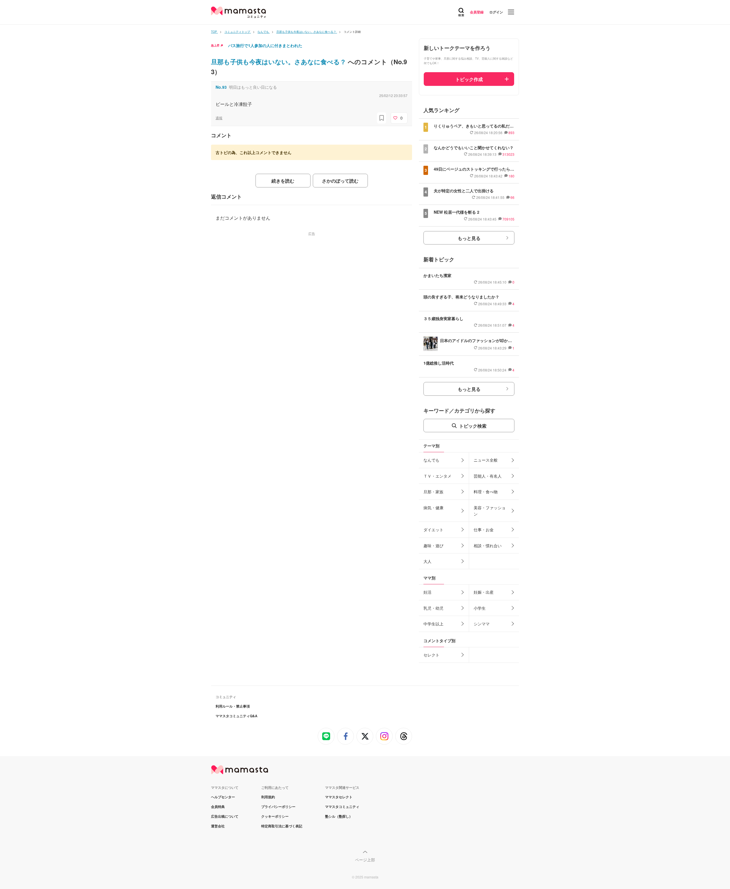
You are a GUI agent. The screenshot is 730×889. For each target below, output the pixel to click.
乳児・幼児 (433, 608)
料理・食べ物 (486, 491)
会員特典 (218, 806)
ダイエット (433, 529)
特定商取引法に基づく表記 (281, 826)
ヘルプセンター (223, 797)
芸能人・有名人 (488, 476)
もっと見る (469, 238)
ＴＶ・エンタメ (437, 476)
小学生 (480, 608)
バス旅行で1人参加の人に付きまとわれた (265, 45)
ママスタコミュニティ (342, 806)
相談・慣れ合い (488, 545)
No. (221, 87)
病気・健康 (433, 507)
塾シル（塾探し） (338, 816)
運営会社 (218, 826)
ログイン (496, 12)
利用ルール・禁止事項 (233, 706)
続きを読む (282, 180)
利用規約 (268, 797)
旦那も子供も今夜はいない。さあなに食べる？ (279, 61)
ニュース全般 (486, 460)
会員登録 (477, 12)
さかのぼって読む (340, 180)
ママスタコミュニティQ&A (236, 716)
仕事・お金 (484, 529)
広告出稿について (224, 816)
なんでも (431, 460)
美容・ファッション (490, 511)
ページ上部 (365, 859)
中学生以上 (433, 624)
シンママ (482, 624)
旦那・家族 (433, 491)
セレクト (431, 655)
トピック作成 (469, 79)
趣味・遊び (433, 545)
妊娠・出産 (484, 592)
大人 (427, 561)
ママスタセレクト (338, 797)
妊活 (427, 592)
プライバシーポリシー (278, 806)
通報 (219, 117)
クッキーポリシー (275, 816)
